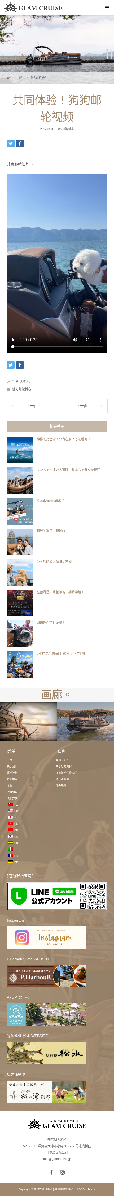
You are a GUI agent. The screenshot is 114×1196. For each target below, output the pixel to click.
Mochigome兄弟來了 (50, 500)
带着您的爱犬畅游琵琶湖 (54, 562)
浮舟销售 (61, 785)
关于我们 (12, 766)
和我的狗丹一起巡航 (51, 531)
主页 (9, 760)
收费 (9, 785)
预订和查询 (62, 779)
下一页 (81, 406)
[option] (28, 721)
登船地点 (12, 779)
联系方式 (12, 798)
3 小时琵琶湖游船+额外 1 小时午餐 (61, 653)
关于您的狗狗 (64, 766)
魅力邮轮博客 (66, 128)
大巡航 (25, 381)
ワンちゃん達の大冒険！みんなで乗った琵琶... (70, 470)
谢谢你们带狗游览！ (51, 623)
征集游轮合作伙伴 (66, 772)
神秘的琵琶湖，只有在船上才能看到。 (64, 439)
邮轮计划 (12, 772)
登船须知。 (62, 760)
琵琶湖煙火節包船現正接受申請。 (60, 592)
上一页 (32, 406)
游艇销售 (12, 792)
